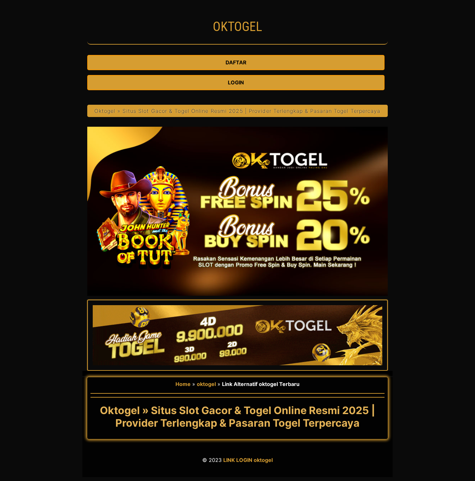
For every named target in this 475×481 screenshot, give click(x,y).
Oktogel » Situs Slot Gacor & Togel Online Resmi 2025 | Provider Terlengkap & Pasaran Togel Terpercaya (237, 111)
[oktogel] (237, 40)
